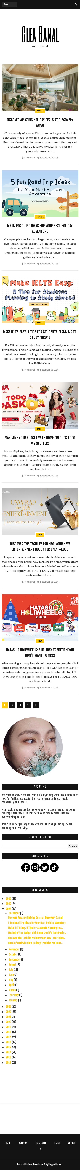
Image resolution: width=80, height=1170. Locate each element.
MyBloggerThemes (54, 1164)
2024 (9, 908)
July (11, 969)
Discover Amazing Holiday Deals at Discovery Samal (35, 917)
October (13, 954)
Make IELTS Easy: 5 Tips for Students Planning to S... (35, 927)
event (40, 110)
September (15, 959)
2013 (9, 1057)
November (14, 949)
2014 (9, 1052)
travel (39, 216)
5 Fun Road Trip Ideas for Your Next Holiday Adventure (37, 922)
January (13, 1000)
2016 (9, 1042)
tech (40, 534)
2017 (9, 1037)
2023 (9, 1006)
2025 (9, 903)
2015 (9, 1047)
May (11, 979)
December (14, 913)
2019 (9, 1027)
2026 (9, 898)
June (11, 974)
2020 (9, 1021)
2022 (9, 1011)
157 (28, 706)
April (11, 984)
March (12, 990)
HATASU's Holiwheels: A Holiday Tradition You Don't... (35, 943)
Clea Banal (29, 157)
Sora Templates (35, 1164)
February (14, 995)
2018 (9, 1032)
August (13, 964)
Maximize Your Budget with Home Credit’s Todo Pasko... (37, 932)
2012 (9, 1062)
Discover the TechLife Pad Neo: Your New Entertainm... (36, 938)
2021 (9, 1016)
